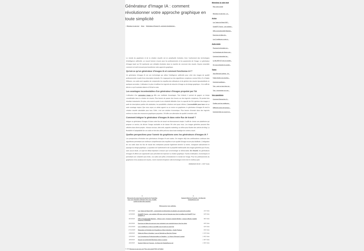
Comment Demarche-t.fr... (220, 99)
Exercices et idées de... (220, 35)
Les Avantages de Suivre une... (222, 52)
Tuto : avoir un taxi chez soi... (221, 86)
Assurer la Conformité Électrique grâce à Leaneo (152, 239)
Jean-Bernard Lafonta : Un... (221, 73)
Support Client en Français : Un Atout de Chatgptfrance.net (193, 198)
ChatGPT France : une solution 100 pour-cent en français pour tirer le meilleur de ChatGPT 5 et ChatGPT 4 (166, 214)
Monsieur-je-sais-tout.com (136, 249)
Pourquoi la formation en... (221, 48)
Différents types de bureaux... (222, 107)
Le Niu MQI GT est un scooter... (222, 60)
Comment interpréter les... (221, 56)
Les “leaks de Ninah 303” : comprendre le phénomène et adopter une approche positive (164, 211)
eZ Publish (160, 249)
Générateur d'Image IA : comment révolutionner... (161, 26)
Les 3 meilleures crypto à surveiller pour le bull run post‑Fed (156, 226)
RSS (155, 249)
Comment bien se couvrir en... (222, 112)
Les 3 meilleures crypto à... (221, 39)
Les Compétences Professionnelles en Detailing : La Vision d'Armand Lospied (161, 236)
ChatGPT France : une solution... (223, 26)
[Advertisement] (167, 41)
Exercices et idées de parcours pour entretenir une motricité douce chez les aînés (162, 223)
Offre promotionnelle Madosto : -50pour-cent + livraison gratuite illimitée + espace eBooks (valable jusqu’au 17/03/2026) (167, 219)
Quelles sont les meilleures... (221, 103)
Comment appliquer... (219, 82)
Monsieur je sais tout (133, 26)
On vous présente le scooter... (222, 65)
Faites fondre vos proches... (221, 78)
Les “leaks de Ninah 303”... (221, 22)
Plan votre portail (218, 6)
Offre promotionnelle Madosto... (222, 31)
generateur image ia (145, 95)
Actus (142, 26)
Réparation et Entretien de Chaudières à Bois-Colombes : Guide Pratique (160, 230)
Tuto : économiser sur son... (221, 90)
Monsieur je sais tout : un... (221, 13)
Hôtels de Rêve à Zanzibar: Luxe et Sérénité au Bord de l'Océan (157, 233)
